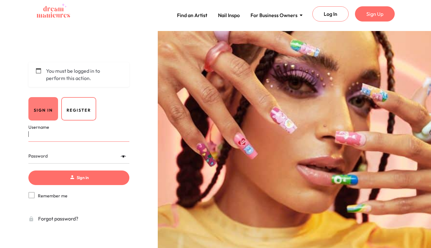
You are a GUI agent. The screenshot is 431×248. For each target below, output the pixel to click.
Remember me (53, 196)
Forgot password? (57, 218)
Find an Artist (192, 15)
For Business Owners (274, 15)
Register (79, 110)
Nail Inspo (229, 15)
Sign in (43, 110)
